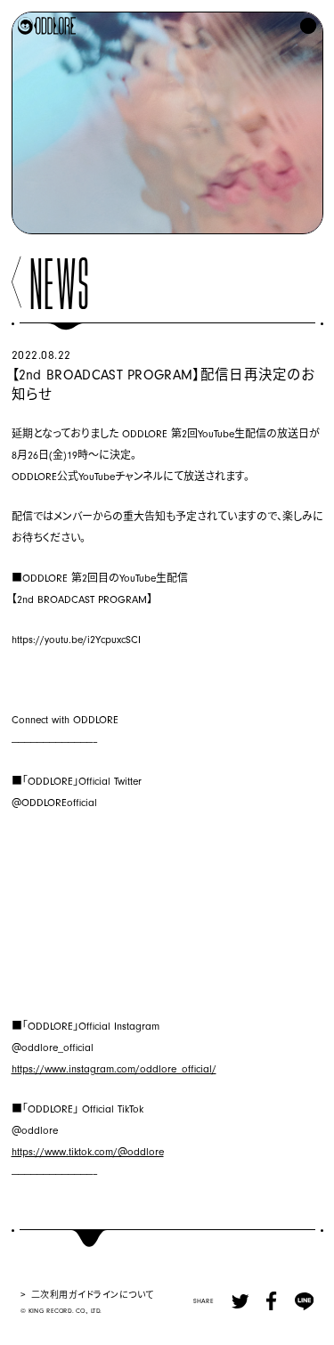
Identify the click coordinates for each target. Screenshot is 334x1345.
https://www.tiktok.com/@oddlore (88, 1152)
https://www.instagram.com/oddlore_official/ (114, 1069)
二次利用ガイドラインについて (92, 1293)
